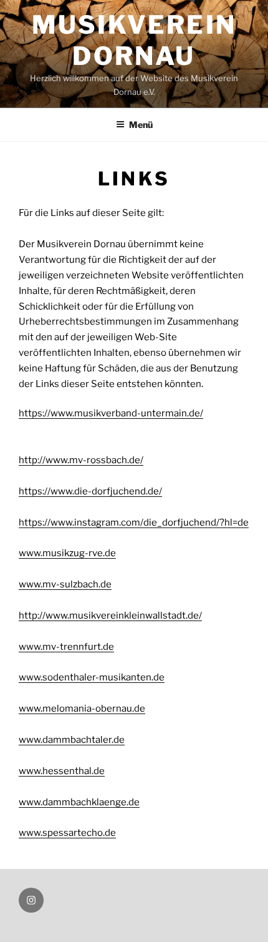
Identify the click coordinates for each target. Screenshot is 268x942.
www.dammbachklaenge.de (79, 802)
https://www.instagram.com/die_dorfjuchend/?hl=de (134, 522)
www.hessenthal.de (62, 771)
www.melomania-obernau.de (82, 708)
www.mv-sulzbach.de (65, 584)
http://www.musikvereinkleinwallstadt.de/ (110, 615)
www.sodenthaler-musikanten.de (92, 677)
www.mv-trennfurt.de (66, 646)
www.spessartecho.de (67, 832)
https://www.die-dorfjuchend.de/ (90, 491)
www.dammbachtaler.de (72, 739)
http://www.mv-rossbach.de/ (81, 460)
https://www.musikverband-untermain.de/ (111, 413)
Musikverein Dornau (134, 40)
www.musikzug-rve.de (67, 553)
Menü (141, 124)
